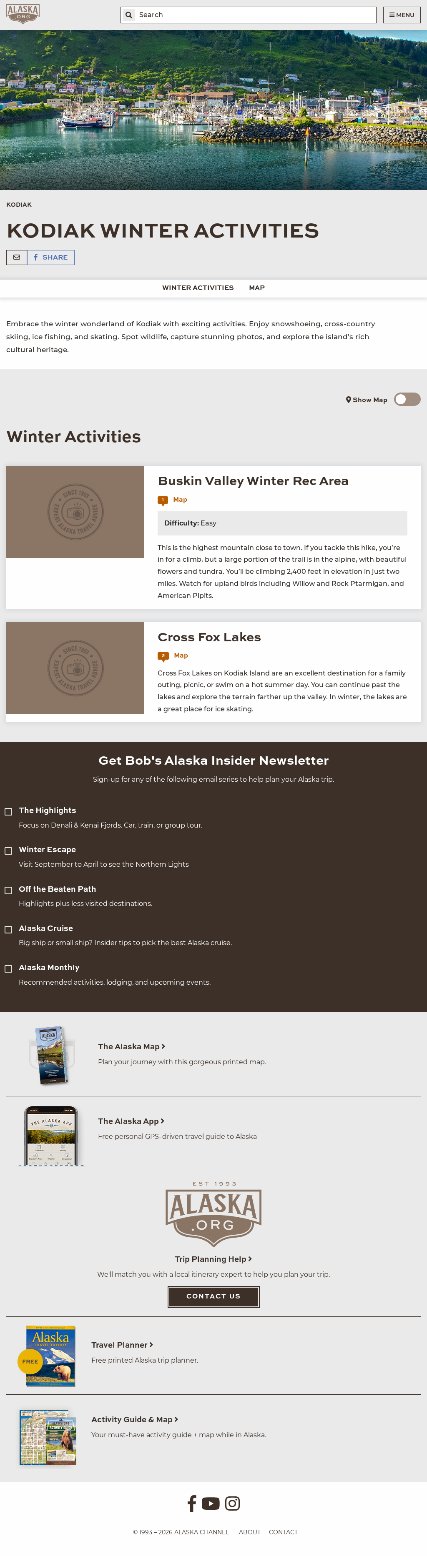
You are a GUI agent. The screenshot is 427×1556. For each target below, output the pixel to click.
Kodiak (19, 205)
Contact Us (213, 1296)
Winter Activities (198, 288)
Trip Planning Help (211, 1259)
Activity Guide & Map (132, 1420)
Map (257, 288)
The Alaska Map (129, 1047)
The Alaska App (129, 1122)
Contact (283, 1532)
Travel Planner (120, 1345)
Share (54, 258)
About (250, 1532)
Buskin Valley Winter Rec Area (253, 481)
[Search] (129, 15)
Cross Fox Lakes (209, 637)
